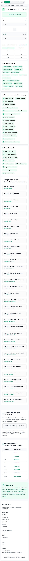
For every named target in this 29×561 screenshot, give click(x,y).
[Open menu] (2, 2)
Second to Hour (8, 208)
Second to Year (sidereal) (10, 328)
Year (21, 57)
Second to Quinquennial (9, 394)
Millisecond (20, 48)
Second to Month (8, 228)
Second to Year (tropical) (10, 321)
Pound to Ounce (6, 77)
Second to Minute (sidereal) (10, 348)
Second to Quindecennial (10, 388)
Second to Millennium (9, 254)
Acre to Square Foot (7, 83)
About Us (4, 514)
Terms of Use (5, 517)
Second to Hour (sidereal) (10, 341)
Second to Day (7, 214)
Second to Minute (8, 201)
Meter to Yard (19, 86)
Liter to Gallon (23, 75)
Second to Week (8, 221)
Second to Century (8, 248)
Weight (3, 535)
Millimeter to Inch (18, 69)
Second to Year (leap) (9, 314)
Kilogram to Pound (17, 66)
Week (21, 54)
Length (3, 532)
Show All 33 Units (23, 44)
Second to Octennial (9, 374)
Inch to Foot (14, 75)
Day (8, 54)
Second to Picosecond (9, 274)
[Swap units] (14, 29)
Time (3, 544)
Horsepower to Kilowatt (8, 86)
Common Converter (9, 5)
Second (8, 48)
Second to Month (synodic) (10, 301)
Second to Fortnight (9, 361)
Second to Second (8, 188)
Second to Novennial (9, 381)
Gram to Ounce (6, 75)
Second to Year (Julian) (9, 308)
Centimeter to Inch (7, 66)
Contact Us (4, 522)
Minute (8, 51)
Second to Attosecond (9, 288)
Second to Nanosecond (9, 268)
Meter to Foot (6, 72)
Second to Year (8, 234)
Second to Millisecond (9, 194)
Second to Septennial (9, 368)
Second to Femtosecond (10, 281)
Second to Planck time (9, 401)
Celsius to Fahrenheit (7, 69)
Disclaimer (4, 526)
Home (2, 5)
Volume (3, 542)
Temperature (5, 537)
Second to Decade (8, 241)
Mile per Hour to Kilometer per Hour (11, 80)
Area (3, 540)
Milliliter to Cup (6, 89)
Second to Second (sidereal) (11, 354)
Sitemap (4, 524)
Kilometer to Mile (15, 72)
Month (8, 57)
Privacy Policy (5, 519)
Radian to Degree (18, 83)
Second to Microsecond (10, 261)
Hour (21, 51)
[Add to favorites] (19, 9)
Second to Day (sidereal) (10, 334)
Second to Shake (8, 294)
